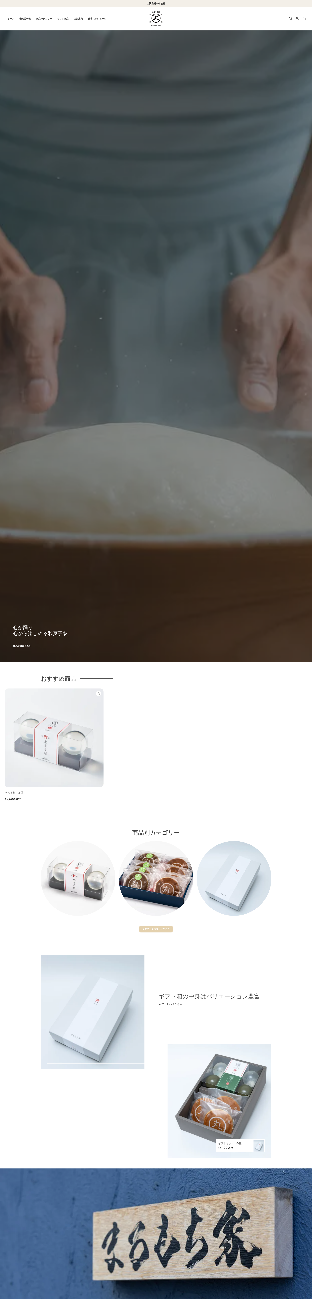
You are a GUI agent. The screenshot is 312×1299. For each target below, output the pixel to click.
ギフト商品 (63, 18)
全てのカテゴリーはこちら (156, 929)
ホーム (10, 18)
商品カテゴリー (44, 18)
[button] (290, 18)
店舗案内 (78, 18)
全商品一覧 (25, 18)
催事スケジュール (97, 18)
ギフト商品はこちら (170, 1004)
